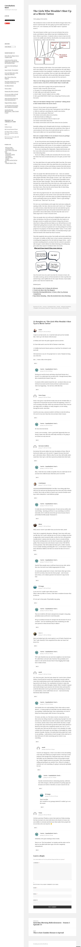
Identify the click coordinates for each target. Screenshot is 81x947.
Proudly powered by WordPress (40, 944)
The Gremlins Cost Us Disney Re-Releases (45, 288)
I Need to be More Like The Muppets (44, 290)
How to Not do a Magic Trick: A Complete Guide (12, 56)
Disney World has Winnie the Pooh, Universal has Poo (11, 99)
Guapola (7, 158)
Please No (47, 308)
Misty (40, 524)
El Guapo (41, 586)
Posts (59, 306)
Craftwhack (42, 483)
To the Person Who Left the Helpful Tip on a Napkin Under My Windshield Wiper (12, 61)
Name (35, 887)
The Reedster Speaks (10, 154)
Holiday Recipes (8, 127)
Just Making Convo (9, 149)
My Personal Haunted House (11, 129)
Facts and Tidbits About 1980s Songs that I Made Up (11, 73)
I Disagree (35, 308)
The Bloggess (8, 156)
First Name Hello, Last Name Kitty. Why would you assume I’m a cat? (11, 133)
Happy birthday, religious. (11, 102)
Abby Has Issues (9, 157)
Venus (40, 813)
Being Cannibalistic (66, 306)
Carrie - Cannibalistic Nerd (50, 306)
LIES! (6, 124)
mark (40, 672)
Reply (35, 363)
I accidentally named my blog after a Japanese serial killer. (11, 106)
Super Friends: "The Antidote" (11, 70)
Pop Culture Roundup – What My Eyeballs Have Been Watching (52, 296)
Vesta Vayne (42, 395)
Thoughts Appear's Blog (10, 163)
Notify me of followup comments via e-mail (45, 884)
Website (35, 900)
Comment (36, 862)
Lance (40, 329)
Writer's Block (8, 88)
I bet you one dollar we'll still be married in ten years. (11, 95)
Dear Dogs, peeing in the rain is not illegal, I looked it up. (12, 82)
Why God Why (66, 308)
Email (35, 894)
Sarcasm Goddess (44, 446)
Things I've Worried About (56, 308)
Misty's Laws (8, 153)
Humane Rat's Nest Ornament (11, 91)
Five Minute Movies (9, 85)
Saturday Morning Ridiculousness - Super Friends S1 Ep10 (12, 111)
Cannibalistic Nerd (10, 7)
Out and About (41, 308)
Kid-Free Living (8, 147)
